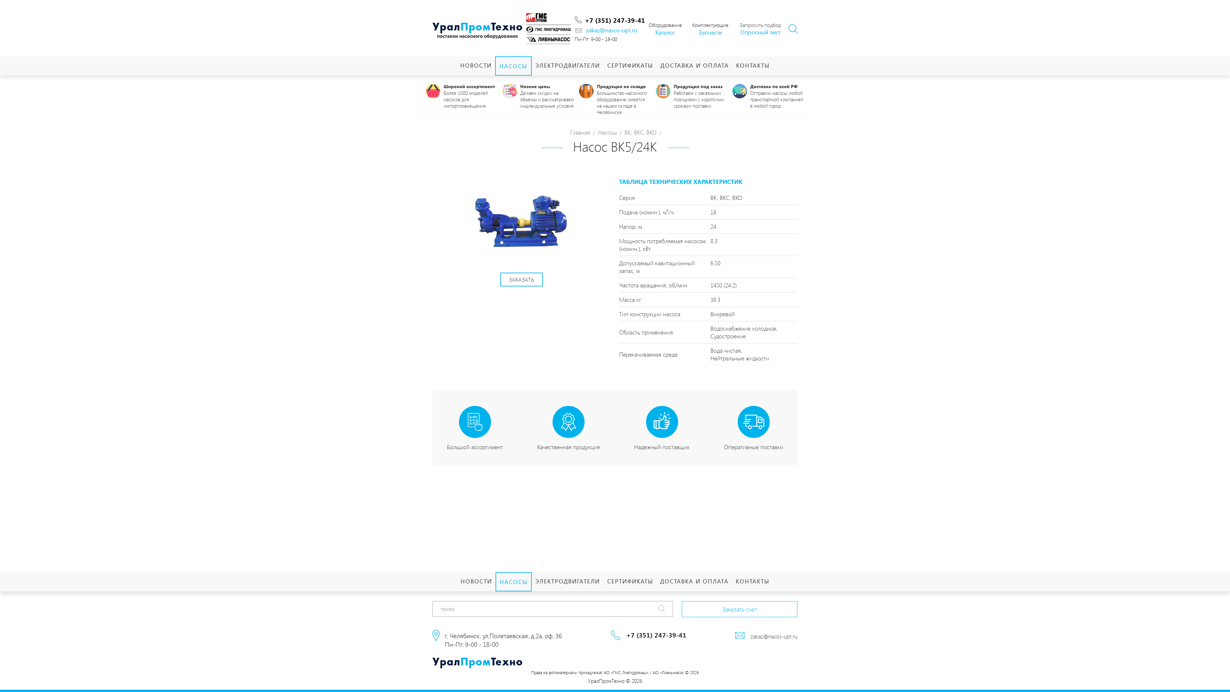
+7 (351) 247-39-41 (615, 19)
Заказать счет (739, 609)
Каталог (665, 32)
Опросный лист (760, 32)
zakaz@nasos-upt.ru (611, 30)
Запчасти (710, 32)
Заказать (521, 279)
